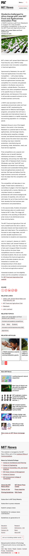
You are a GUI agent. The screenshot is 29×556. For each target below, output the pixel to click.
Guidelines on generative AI (10, 518)
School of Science (9, 474)
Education (4, 525)
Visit (2, 549)
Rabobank (6, 306)
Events (10, 549)
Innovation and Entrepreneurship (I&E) (13, 327)
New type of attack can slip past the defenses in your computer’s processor (19, 388)
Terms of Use (5, 489)
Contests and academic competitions (12, 321)
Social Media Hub (6, 552)
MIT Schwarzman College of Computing (12, 477)
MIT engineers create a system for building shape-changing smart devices (19, 397)
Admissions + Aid (19, 528)
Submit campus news (8, 508)
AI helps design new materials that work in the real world (19, 416)
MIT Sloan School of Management (14, 472)
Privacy (3, 550)
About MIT (17, 532)
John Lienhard (7, 309)
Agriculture (5, 330)
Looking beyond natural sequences (20, 377)
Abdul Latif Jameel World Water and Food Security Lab (14, 299)
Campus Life (4, 530)
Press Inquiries (20, 489)
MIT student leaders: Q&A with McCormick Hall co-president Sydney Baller (19, 407)
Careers (19, 549)
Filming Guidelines (7, 492)
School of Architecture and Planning (14, 462)
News (16, 530)
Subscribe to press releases (10, 503)
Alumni (3, 532)
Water (8, 324)
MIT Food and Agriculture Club (12, 303)
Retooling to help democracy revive (18, 424)
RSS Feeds (18, 492)
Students (14, 324)
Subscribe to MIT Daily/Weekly (11, 499)
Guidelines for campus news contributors (10, 512)
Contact (24, 549)
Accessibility (9, 550)
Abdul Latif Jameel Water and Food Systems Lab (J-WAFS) (12, 317)
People (14, 549)
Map (6, 549)
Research (17, 525)
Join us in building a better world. (11, 537)
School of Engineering (10, 465)
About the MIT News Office (6, 485)
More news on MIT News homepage (13, 433)
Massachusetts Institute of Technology (12, 543)
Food (3, 324)
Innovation (4, 528)
